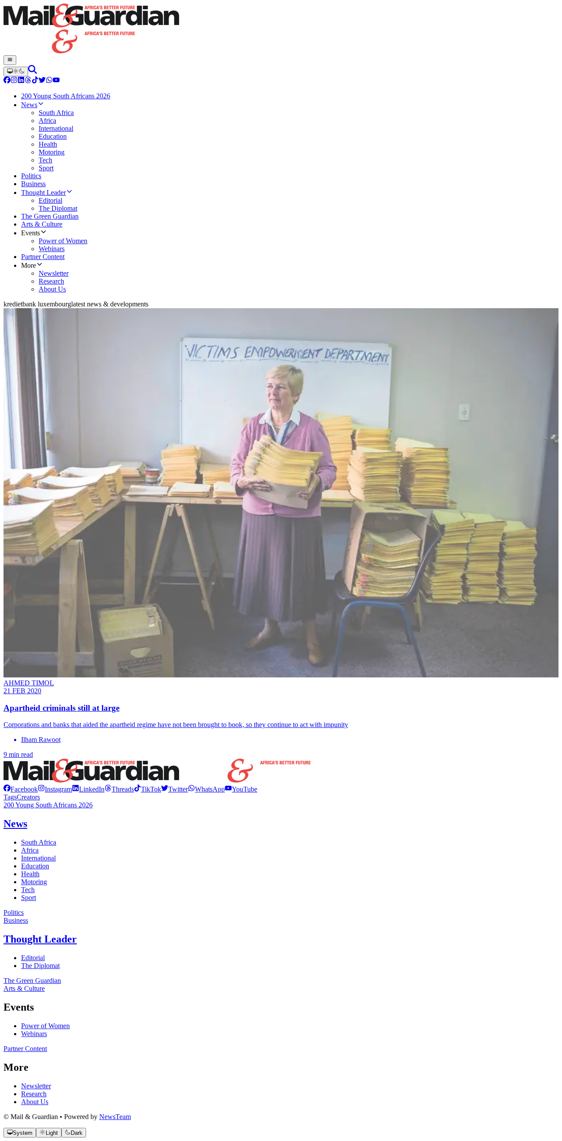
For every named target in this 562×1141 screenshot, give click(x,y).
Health (30, 874)
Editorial (33, 957)
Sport (28, 897)
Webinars (34, 1033)
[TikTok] (35, 81)
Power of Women (45, 1025)
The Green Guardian (32, 980)
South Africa (38, 842)
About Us (34, 1101)
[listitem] (21, 789)
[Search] (32, 71)
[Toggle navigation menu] (10, 60)
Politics (14, 912)
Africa (30, 850)
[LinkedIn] (21, 81)
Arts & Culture (24, 988)
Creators (28, 797)
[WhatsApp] (49, 81)
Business (16, 920)
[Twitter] (42, 81)
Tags (10, 797)
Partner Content (25, 1048)
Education (35, 866)
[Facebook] (7, 81)
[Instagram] (14, 81)
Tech (28, 889)
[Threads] (28, 81)
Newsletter (36, 1086)
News (15, 823)
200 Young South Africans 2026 (48, 805)
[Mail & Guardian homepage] (281, 29)
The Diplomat (40, 965)
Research (34, 1094)
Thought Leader (40, 939)
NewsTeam (115, 1116)
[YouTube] (56, 81)
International (38, 858)
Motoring (34, 881)
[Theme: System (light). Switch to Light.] (16, 71)
